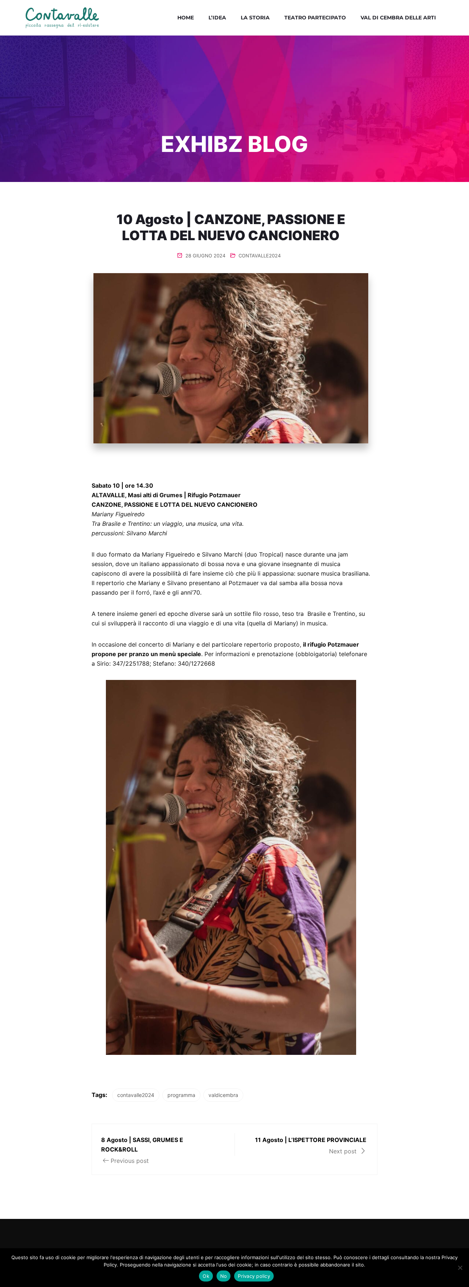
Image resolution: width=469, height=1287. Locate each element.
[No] (460, 1267)
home (185, 17)
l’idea (217, 17)
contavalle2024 (135, 1095)
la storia (255, 17)
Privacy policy (254, 1276)
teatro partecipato (315, 17)
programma (181, 1095)
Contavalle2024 (260, 255)
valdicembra (223, 1095)
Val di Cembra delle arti (398, 17)
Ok (206, 1276)
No (223, 1276)
